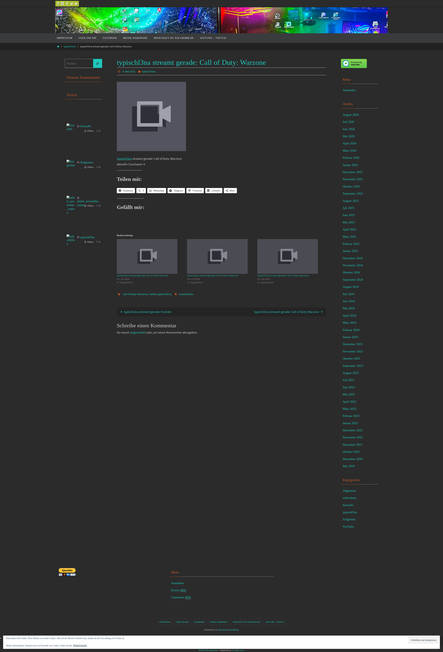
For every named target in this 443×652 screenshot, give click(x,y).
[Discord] (62, 3)
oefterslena (349, 498)
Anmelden (349, 90)
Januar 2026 (350, 165)
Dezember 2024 (353, 258)
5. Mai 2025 (128, 71)
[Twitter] (71, 3)
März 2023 (349, 408)
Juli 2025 (348, 208)
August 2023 (351, 373)
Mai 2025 (349, 222)
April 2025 (349, 229)
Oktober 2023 (351, 358)
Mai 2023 (349, 394)
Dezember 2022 (353, 430)
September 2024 (353, 279)
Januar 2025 (350, 251)
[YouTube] (76, 3)
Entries (178, 590)
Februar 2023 (351, 416)
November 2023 (353, 351)
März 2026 (349, 150)
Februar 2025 (351, 244)
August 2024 (351, 286)
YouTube (348, 526)
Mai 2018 (349, 466)
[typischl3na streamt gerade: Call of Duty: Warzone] (150, 256)
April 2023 (349, 401)
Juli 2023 (348, 380)
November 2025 (353, 179)
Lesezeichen (186, 294)
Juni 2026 (349, 129)
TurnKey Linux (237, 650)
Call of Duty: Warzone (135, 294)
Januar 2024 (350, 337)
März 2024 (349, 322)
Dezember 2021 (353, 444)
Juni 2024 (349, 301)
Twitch (152, 294)
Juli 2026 (348, 122)
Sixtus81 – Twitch (275, 622)
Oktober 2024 (351, 272)
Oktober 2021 (351, 451)
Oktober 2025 (351, 186)
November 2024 (353, 265)
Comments (181, 597)
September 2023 (353, 365)
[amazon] (58, 3)
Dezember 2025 (353, 172)
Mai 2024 (349, 308)
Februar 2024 (351, 330)
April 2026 (349, 143)
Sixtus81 (85, 126)
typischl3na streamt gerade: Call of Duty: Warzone (142, 275)
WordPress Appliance (208, 650)
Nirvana (222, 629)
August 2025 (351, 201)
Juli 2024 (348, 294)
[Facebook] (67, 3)
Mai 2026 (349, 136)
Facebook (199, 622)
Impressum (164, 622)
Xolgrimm (86, 162)
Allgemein (349, 490)
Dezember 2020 (353, 459)
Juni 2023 (349, 387)
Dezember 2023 (353, 344)
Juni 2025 (349, 215)
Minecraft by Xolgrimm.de (246, 622)
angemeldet (138, 332)
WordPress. (234, 629)
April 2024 (349, 315)
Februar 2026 (351, 157)
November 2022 (353, 437)
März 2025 (349, 236)
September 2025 (353, 193)
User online (182, 622)
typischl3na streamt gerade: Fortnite (147, 312)
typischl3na (70, 46)
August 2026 (351, 114)
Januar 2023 (350, 423)
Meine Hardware (218, 622)
